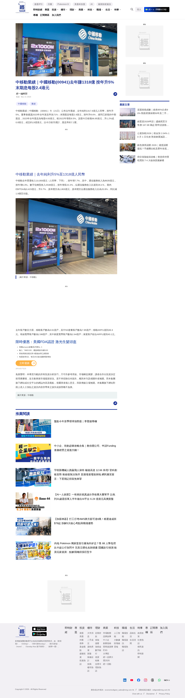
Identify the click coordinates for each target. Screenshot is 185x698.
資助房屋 (90, 648)
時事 (116, 9)
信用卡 (98, 664)
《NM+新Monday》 (38, 644)
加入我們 (56, 15)
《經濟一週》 (52, 647)
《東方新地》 (53, 644)
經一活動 (107, 664)
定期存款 (98, 634)
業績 (33, 104)
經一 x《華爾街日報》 (158, 9)
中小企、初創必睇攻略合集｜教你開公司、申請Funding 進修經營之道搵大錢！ (85, 447)
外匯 (82, 640)
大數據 (117, 640)
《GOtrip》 (24, 644)
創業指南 (107, 643)
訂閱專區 (44, 15)
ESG (105, 650)
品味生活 (133, 634)
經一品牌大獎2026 (108, 659)
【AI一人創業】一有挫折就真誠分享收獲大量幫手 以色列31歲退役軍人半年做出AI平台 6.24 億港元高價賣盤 (84, 496)
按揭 (89, 664)
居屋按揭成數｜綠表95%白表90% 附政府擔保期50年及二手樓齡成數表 (153, 111)
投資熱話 (83, 662)
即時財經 (37, 9)
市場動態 (107, 633)
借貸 (97, 657)
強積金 (98, 647)
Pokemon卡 (63, 4)
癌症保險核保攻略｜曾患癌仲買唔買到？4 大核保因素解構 (153, 159)
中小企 (106, 640)
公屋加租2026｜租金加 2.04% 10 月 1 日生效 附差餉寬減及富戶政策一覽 (153, 135)
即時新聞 (141, 655)
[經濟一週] (22, 7)
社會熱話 (141, 641)
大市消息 (90, 634)
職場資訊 (125, 641)
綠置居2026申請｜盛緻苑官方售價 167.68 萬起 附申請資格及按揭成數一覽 (153, 123)
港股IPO (38, 4)
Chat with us (137, 694)
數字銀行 (98, 652)
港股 (82, 633)
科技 (90, 9)
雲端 (116, 647)
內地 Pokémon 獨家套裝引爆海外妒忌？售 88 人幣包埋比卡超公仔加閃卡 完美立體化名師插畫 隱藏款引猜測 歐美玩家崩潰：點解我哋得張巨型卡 (85, 547)
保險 (97, 640)
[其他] (115, 94)
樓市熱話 (90, 669)
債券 (82, 643)
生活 (107, 9)
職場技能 (125, 634)
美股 (82, 636)
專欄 (35, 15)
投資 (54, 9)
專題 (47, 9)
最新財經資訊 (104, 4)
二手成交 (90, 641)
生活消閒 (133, 641)
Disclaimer (150, 694)
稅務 (97, 660)
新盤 (89, 654)
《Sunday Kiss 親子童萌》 (35, 647)
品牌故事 (107, 636)
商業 (81, 9)
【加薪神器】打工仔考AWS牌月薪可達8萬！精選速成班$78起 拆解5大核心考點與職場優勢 (85, 521)
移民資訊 (141, 648)
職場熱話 (125, 648)
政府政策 (141, 634)
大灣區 (106, 654)
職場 (99, 9)
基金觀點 (83, 648)
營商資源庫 (108, 647)
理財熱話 (98, 669)
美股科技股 (80, 4)
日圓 (50, 4)
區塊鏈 (117, 643)
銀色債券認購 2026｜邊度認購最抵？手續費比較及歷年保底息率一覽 (153, 147)
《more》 (19, 647)
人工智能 (117, 634)
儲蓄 (97, 643)
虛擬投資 (83, 655)
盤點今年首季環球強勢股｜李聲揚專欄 (75, 421)
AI (92, 4)
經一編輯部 (21, 93)
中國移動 (22, 104)
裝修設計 (90, 659)
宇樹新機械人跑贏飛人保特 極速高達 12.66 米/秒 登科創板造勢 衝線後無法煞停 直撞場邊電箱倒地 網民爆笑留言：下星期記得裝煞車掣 (85, 474)
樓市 (63, 9)
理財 (72, 9)
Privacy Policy (164, 694)
